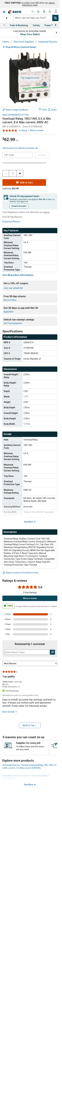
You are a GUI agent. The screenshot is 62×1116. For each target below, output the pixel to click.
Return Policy (10, 300)
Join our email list (13, 288)
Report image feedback (17, 109)
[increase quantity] (20, 173)
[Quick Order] (38, 12)
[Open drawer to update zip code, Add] (6, 18)
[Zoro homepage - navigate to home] (15, 12)
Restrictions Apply (30, 5)
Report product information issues (22, 572)
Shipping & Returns (11, 221)
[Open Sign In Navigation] (50, 12)
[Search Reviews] (52, 652)
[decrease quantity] (5, 173)
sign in (52, 3)
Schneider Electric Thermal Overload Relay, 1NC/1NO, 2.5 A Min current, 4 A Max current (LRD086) (29, 766)
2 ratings (23, 130)
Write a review (36, 130)
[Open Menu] (4, 12)
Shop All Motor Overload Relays (20, 47)
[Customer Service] (44, 12)
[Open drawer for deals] (33, 12)
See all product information (17, 275)
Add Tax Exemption (13, 323)
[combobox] (36, 18)
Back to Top (28, 725)
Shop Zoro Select (30, 34)
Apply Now (9, 311)
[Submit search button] (55, 18)
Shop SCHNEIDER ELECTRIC (15, 115)
